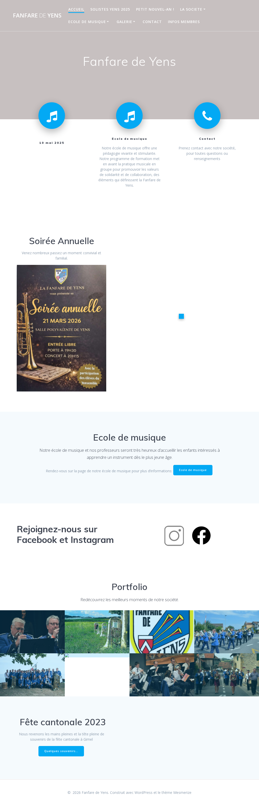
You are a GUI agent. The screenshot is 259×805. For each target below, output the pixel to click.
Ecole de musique (87, 21)
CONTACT (152, 21)
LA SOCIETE (191, 9)
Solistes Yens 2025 (110, 9)
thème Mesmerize (176, 792)
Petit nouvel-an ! (155, 9)
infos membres (184, 21)
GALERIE (124, 21)
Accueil (76, 9)
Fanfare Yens (37, 15)
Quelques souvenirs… (61, 751)
